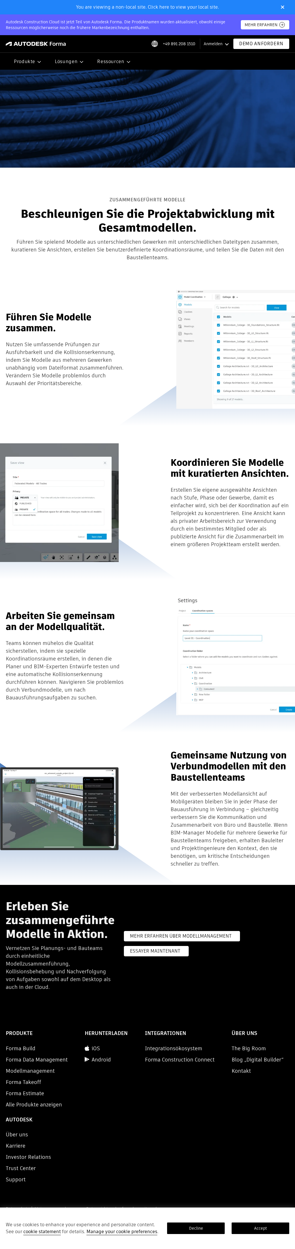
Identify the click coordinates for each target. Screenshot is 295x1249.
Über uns (17, 1134)
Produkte (24, 61)
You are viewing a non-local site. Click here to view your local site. (147, 7)
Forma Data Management (37, 1059)
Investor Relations (28, 1157)
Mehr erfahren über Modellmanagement (181, 936)
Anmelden (213, 44)
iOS (96, 1048)
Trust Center (21, 1168)
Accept (260, 1228)
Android (101, 1059)
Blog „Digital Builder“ (257, 1059)
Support (16, 1179)
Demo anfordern (261, 43)
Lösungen (66, 61)
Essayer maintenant (155, 951)
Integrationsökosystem (173, 1048)
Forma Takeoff (23, 1082)
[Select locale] (154, 43)
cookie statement (42, 1231)
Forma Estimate (25, 1093)
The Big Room (249, 1048)
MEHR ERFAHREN (261, 25)
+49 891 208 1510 (179, 44)
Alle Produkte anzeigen (34, 1104)
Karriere (15, 1145)
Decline (196, 1228)
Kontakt (241, 1070)
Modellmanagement (30, 1070)
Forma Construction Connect (180, 1059)
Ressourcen (110, 61)
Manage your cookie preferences (121, 1231)
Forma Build (20, 1048)
